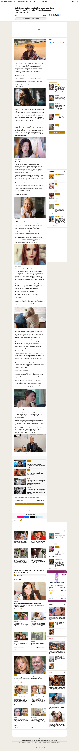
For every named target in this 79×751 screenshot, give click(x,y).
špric (30, 510)
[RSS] (60, 42)
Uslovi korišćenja (50, 744)
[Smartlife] (44, 742)
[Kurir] (20, 742)
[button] (44, 15)
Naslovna (16, 4)
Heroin (21, 510)
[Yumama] (53, 742)
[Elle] (32, 742)
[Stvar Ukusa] (58, 742)
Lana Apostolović (20, 14)
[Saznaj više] (64, 604)
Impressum (28, 744)
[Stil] (2, 1)
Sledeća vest (39, 500)
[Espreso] (28, 742)
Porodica (26, 510)
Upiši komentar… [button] (20, 575)
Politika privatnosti (43, 744)
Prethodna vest (20, 500)
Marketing (32, 744)
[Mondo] (24, 742)
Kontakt (35, 744)
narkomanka (16, 510)
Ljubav (21, 4)
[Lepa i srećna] (40, 742)
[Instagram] (53, 42)
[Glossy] (36, 742)
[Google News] (63, 42)
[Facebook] (50, 42)
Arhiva (39, 744)
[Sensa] (48, 742)
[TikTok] (57, 42)
